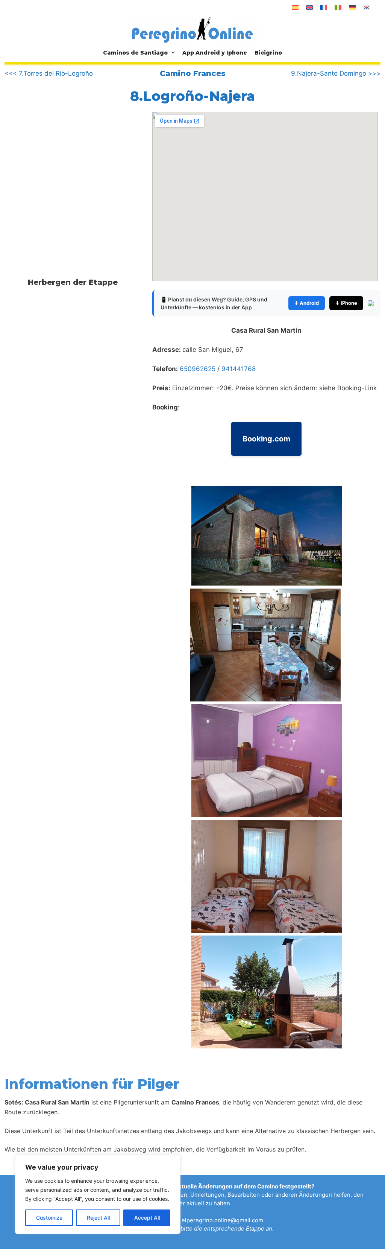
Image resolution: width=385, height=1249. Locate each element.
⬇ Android (306, 303)
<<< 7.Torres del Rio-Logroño (49, 73)
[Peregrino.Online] (192, 29)
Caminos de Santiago (135, 52)
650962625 (197, 369)
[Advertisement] (68, 174)
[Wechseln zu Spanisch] (295, 7)
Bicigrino (268, 52)
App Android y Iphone (214, 52)
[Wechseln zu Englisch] (309, 7)
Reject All (98, 1217)
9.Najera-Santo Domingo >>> (335, 73)
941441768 (238, 369)
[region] (97, 1194)
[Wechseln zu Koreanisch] (366, 7)
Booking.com (266, 438)
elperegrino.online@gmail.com (222, 1220)
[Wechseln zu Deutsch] (352, 7)
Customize (49, 1217)
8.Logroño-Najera (192, 96)
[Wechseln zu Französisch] (324, 7)
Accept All (147, 1217)
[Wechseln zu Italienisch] (338, 7)
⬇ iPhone (346, 303)
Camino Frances (193, 73)
